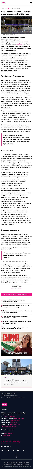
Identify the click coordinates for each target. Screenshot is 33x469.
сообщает (19, 44)
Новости (4, 8)
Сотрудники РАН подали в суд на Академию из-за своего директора (15, 381)
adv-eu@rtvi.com (15, 424)
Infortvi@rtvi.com (19, 418)
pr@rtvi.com (13, 422)
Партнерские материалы (8, 426)
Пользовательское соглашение (9, 395)
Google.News (6, 435)
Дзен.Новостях (8, 433)
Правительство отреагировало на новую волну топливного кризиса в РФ (15, 327)
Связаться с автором (16, 288)
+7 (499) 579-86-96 (9, 416)
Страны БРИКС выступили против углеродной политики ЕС (13, 300)
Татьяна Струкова (16, 286)
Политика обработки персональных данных (12, 398)
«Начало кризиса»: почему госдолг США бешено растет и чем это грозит (15, 306)
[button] (31, 2)
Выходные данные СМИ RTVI (8, 393)
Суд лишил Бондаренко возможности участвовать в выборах (14, 316)
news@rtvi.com (14, 420)
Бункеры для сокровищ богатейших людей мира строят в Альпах (16, 322)
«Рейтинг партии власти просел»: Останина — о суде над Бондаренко (16, 311)
